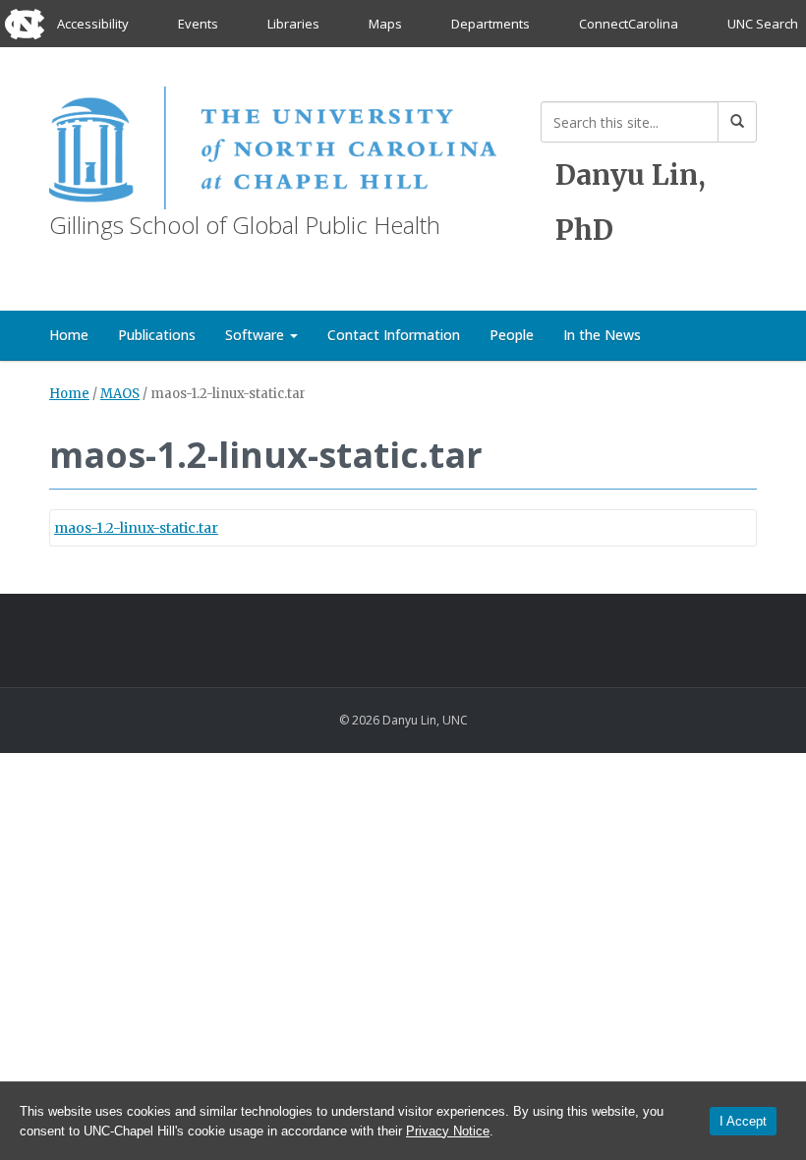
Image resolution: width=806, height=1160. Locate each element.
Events (198, 23)
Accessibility (93, 23)
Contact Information (393, 334)
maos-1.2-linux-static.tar (136, 528)
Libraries (293, 23)
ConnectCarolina (628, 23)
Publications (157, 334)
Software (256, 334)
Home (68, 334)
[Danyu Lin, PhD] (272, 144)
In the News (602, 334)
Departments (490, 23)
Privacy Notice (447, 1131)
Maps (385, 23)
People (511, 334)
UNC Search (762, 23)
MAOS (120, 393)
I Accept (743, 1121)
